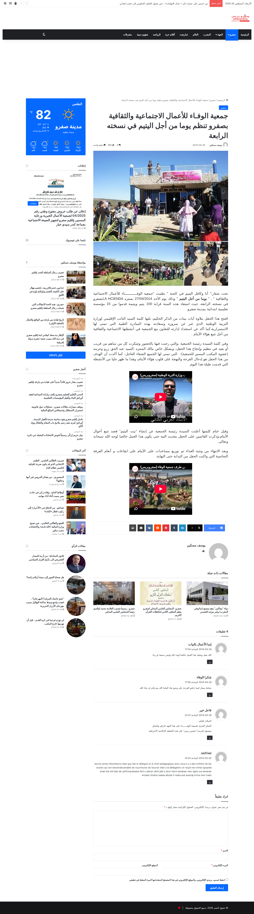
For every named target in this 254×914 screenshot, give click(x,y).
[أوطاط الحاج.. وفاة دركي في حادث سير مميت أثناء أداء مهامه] (76, 497)
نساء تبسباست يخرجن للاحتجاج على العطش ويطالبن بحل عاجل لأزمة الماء (172, 3)
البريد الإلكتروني (219, 865)
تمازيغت (184, 34)
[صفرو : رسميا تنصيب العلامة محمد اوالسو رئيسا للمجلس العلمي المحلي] (114, 593)
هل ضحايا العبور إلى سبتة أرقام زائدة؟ (45, 577)
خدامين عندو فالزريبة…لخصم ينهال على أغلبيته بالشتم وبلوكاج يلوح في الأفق (46, 291)
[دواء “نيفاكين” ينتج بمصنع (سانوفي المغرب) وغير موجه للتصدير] (207, 593)
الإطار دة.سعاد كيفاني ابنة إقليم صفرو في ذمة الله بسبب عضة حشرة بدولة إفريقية (45, 338)
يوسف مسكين (216, 145)
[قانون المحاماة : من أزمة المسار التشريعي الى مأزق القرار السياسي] (76, 563)
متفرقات (127, 34)
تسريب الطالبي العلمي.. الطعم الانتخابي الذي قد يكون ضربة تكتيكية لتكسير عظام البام (46, 464)
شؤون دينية (142, 34)
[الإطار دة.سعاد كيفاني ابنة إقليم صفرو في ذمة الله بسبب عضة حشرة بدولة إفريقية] (76, 339)
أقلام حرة (170, 34)
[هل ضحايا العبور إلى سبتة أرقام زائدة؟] (76, 585)
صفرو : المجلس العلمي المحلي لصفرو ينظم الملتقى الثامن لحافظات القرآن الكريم (162, 611)
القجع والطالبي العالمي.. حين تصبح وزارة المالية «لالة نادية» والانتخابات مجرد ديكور (46, 527)
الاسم (224, 850)
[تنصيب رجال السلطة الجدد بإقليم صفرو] (76, 277)
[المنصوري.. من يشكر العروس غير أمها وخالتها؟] (76, 481)
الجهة (220, 34)
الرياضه (157, 34)
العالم (195, 34)
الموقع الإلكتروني (150, 865)
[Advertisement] (127, 69)
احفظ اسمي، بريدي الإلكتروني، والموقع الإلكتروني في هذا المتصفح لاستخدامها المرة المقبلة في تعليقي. (177, 879)
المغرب (207, 34)
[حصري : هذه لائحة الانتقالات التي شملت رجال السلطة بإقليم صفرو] (76, 309)
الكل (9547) (55, 355)
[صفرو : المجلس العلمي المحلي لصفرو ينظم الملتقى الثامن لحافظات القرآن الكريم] (160, 593)
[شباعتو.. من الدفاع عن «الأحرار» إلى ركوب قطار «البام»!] (76, 512)
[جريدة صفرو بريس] (240, 18)
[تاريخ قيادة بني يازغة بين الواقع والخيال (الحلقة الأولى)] (76, 324)
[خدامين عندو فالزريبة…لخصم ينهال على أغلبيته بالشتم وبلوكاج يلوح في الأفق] (76, 292)
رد (210, 661)
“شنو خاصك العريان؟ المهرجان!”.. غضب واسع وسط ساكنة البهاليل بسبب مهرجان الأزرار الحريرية (45, 602)
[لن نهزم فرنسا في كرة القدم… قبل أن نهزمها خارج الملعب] (76, 627)
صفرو (233, 34)
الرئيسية (245, 34)
